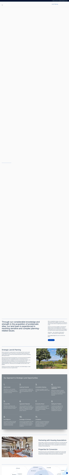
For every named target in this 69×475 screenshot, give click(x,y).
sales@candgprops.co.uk (63, 0)
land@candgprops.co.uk (54, 335)
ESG (60, 4)
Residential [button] (40, 4)
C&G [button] (34, 4)
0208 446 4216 (55, 0)
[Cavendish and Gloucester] (6, 4)
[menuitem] (35, 4)
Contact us (65, 4)
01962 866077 (61, 332)
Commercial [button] (47, 4)
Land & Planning (55, 4)
